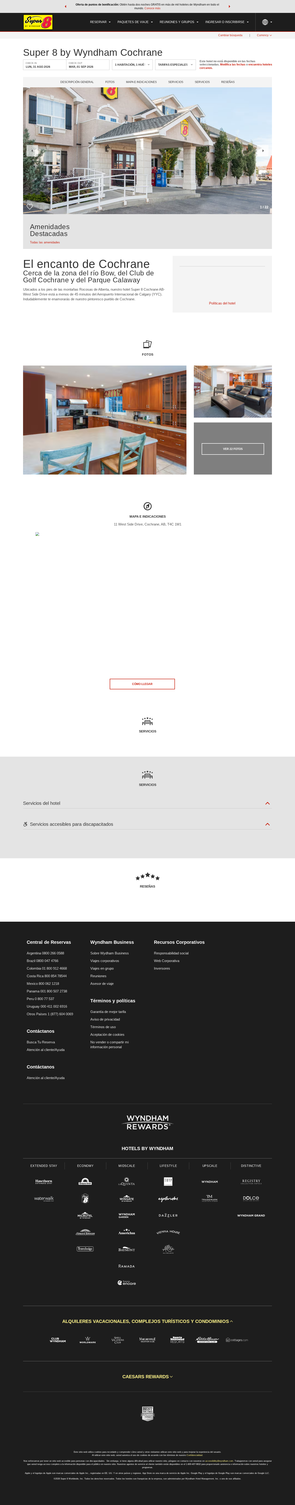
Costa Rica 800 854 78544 (47, 976)
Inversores (162, 968)
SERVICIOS (202, 82)
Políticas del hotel (222, 303)
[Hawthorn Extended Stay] (44, 1182)
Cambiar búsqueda (230, 35)
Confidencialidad (194, 1455)
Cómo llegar (142, 684)
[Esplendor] (168, 1199)
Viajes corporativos (104, 961)
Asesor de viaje (102, 984)
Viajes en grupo (102, 968)
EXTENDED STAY (43, 1166)
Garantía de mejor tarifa (108, 1012)
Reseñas (228, 82)
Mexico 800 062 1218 (43, 984)
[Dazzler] (168, 1216)
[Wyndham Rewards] (147, 1122)
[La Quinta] (127, 1182)
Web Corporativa (166, 961)
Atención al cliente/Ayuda (46, 1050)
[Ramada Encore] (127, 1283)
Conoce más (152, 8)
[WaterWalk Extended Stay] (44, 1199)
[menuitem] (100, 22)
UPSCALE (210, 1166)
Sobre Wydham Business (109, 953)
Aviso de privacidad (105, 1019)
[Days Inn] (85, 1182)
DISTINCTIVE (251, 1166)
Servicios (175, 82)
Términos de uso (103, 1027)
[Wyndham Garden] (127, 1216)
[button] (65, 6)
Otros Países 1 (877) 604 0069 (50, 1014)
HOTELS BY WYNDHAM (147, 1148)
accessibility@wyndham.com (219, 1461)
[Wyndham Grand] (251, 1216)
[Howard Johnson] (85, 1232)
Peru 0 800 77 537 (40, 999)
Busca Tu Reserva (41, 1042)
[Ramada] (127, 1266)
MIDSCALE (126, 1166)
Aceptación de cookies (107, 1034)
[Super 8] (85, 1199)
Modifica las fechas (232, 64)
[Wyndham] (210, 1182)
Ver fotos (233, 449)
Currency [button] (262, 35)
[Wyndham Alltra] (168, 1249)
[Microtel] (85, 1216)
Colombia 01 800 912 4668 (47, 968)
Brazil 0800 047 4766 (42, 961)
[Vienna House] (168, 1232)
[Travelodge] (85, 1249)
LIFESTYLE (168, 1166)
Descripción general (77, 82)
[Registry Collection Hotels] (251, 1182)
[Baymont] (127, 1249)
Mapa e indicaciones (141, 82)
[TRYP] (168, 1182)
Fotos (110, 82)
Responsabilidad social (171, 953)
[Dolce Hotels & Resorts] (251, 1199)
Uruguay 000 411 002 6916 (47, 1006)
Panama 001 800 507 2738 (47, 991)
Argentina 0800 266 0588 (45, 953)
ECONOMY (85, 1166)
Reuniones (98, 976)
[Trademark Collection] (210, 1199)
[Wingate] (127, 1199)
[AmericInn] (127, 1232)
